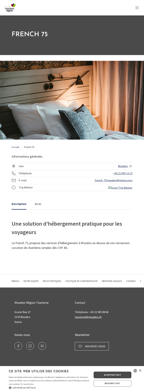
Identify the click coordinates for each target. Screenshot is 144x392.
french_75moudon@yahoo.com (113, 180)
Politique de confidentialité (82, 281)
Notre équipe (31, 281)
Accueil (15, 147)
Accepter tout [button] (112, 375)
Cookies (131, 281)
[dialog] (72, 379)
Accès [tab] (38, 204)
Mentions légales (112, 281)
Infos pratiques (52, 281)
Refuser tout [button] (112, 383)
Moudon (123, 166)
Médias (15, 281)
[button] (49, 387)
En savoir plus (27, 384)
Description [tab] (19, 204)
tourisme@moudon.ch (88, 317)
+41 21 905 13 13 (122, 173)
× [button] (140, 370)
